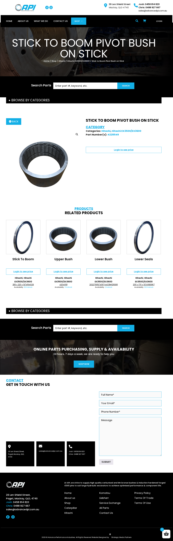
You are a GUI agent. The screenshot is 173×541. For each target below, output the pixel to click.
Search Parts (41, 85)
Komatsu (104, 493)
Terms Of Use (142, 503)
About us (23, 21)
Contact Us (60, 21)
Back (14, 121)
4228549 (113, 134)
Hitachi (62, 61)
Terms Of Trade (143, 498)
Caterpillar (70, 508)
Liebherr (104, 498)
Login (159, 21)
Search (126, 85)
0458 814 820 (79, 451)
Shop (77, 21)
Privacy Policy (142, 493)
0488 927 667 (79, 454)
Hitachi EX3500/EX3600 (78, 61)
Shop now (84, 364)
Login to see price (124, 149)
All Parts (104, 508)
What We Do (41, 21)
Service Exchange (109, 503)
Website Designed (99, 537)
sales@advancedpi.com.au (153, 10)
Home (9, 21)
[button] (76, 134)
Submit (106, 462)
